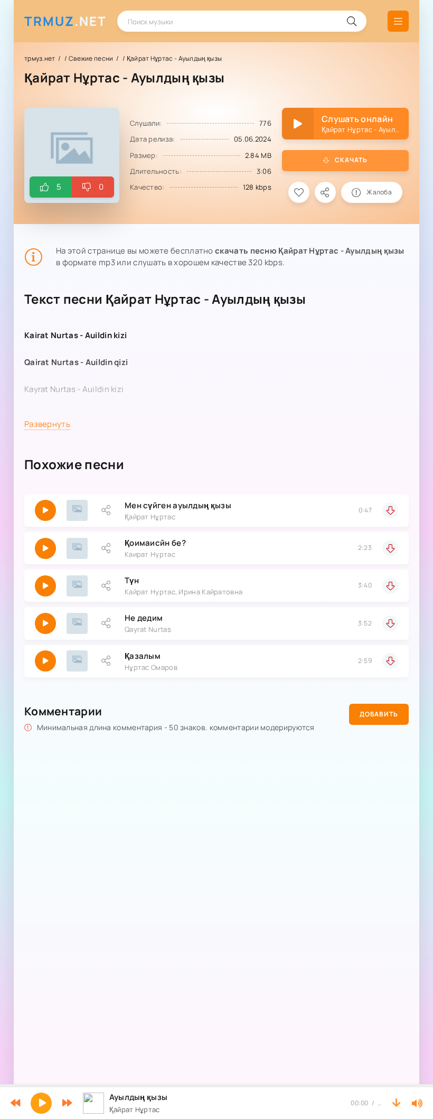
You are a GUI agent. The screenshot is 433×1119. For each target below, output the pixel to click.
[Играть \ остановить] (45, 510)
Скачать (351, 159)
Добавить (379, 714)
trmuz (65, 21)
